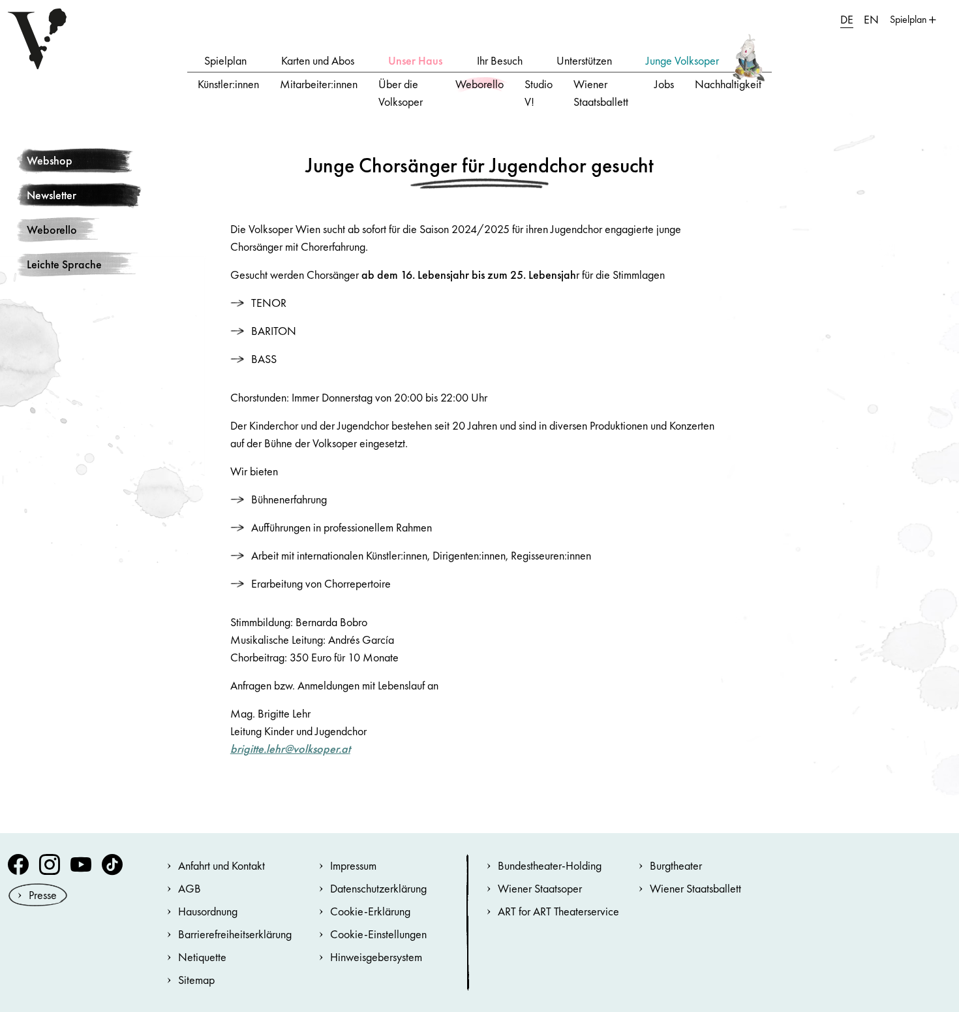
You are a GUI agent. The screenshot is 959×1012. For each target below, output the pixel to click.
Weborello (479, 83)
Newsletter (51, 194)
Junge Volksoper (682, 60)
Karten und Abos (317, 60)
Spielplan (225, 60)
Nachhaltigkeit (728, 83)
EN (871, 19)
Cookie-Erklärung (370, 911)
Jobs (664, 83)
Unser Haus (415, 60)
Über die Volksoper (400, 92)
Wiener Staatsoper (540, 888)
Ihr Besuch (500, 60)
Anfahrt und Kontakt (221, 865)
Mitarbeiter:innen (319, 83)
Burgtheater (676, 865)
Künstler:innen (228, 83)
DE (846, 19)
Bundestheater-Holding (549, 865)
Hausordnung (207, 911)
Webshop (49, 160)
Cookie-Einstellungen (378, 933)
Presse (43, 894)
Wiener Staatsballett (600, 92)
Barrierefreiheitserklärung (235, 933)
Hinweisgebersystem (376, 956)
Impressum (353, 865)
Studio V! (539, 92)
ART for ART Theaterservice (558, 911)
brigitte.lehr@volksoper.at (290, 748)
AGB (189, 888)
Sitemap (196, 979)
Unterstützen (584, 60)
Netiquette (202, 956)
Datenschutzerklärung (378, 888)
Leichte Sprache (64, 264)
